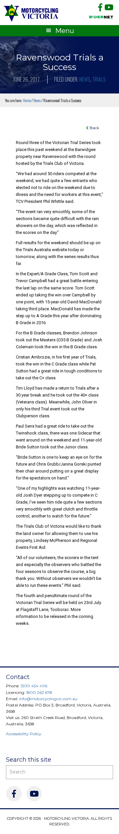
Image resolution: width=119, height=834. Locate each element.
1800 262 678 (39, 692)
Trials (99, 79)
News (84, 79)
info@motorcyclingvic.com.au (48, 698)
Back (94, 127)
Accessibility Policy (23, 733)
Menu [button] (64, 31)
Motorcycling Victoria (31, 12)
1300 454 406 (33, 685)
